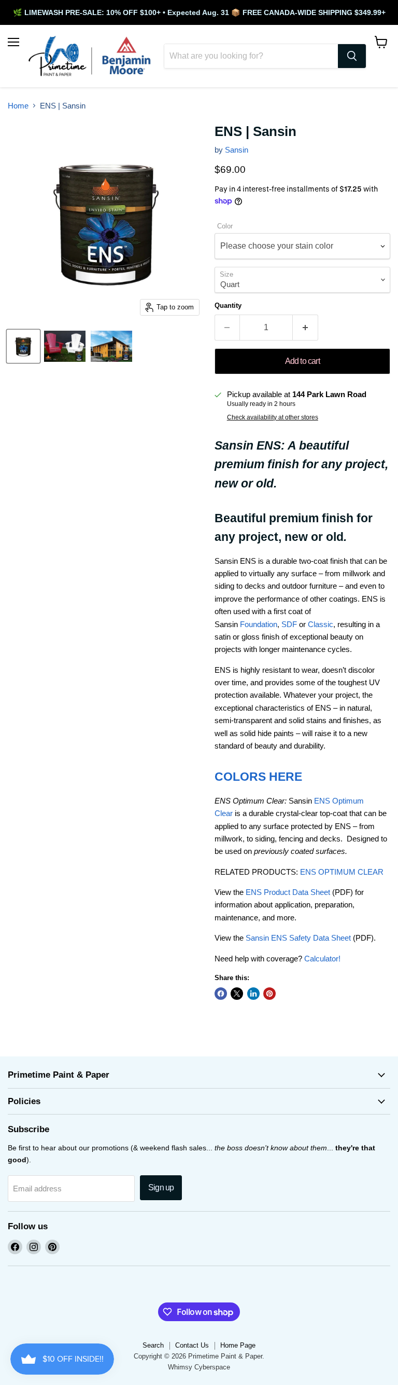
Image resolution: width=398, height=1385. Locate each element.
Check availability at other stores (272, 417)
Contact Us (192, 1345)
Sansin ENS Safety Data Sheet (298, 937)
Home (18, 105)
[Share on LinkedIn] (253, 993)
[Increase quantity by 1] (305, 328)
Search (153, 1345)
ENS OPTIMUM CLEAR (341, 871)
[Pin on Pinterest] (269, 993)
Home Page (237, 1345)
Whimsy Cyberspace (199, 1367)
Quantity (228, 305)
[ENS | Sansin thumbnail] (23, 346)
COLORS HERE (258, 776)
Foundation (258, 624)
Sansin (236, 149)
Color (225, 226)
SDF (289, 624)
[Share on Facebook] (221, 993)
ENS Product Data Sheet (288, 892)
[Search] (352, 56)
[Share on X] (237, 993)
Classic (320, 624)
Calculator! (322, 958)
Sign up (161, 1187)
